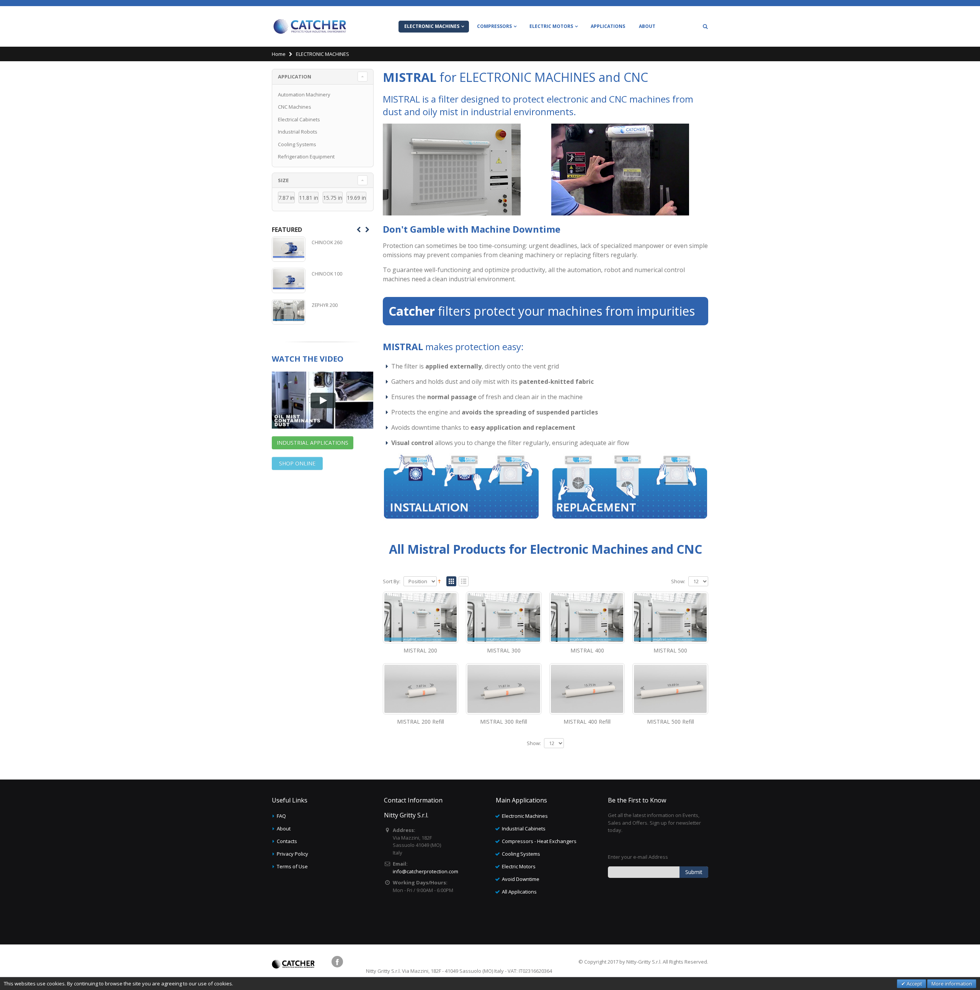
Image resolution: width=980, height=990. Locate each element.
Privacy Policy (292, 853)
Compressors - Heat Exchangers (539, 841)
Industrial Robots (297, 131)
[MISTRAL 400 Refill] (587, 689)
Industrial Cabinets (524, 828)
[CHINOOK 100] (288, 280)
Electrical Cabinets (299, 119)
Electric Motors (519, 866)
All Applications (519, 891)
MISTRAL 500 (670, 650)
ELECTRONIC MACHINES (431, 26)
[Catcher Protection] (310, 26)
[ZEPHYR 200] (288, 311)
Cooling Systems (297, 144)
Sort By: (391, 581)
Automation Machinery (304, 94)
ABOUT (647, 26)
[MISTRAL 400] (587, 617)
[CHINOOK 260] (288, 249)
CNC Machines (294, 106)
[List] (464, 581)
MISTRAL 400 (587, 650)
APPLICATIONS (608, 26)
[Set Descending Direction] (439, 580)
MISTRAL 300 (504, 650)
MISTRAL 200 (420, 650)
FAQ (281, 815)
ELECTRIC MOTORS (551, 26)
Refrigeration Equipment (306, 156)
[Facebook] (337, 961)
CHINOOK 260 (327, 242)
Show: (678, 581)
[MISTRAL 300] (503, 617)
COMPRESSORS (494, 26)
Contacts (287, 841)
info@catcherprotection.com (425, 871)
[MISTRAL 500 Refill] (670, 689)
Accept (913, 983)
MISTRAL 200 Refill (420, 721)
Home (279, 54)
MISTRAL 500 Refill (670, 721)
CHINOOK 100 (327, 274)
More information (951, 983)
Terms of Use (292, 866)
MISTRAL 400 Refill (587, 721)
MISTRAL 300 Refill (503, 721)
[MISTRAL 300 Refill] (503, 689)
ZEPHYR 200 (325, 305)
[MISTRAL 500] (670, 617)
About (284, 828)
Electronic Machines (525, 815)
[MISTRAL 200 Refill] (420, 689)
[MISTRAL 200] (420, 617)
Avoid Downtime (520, 879)
